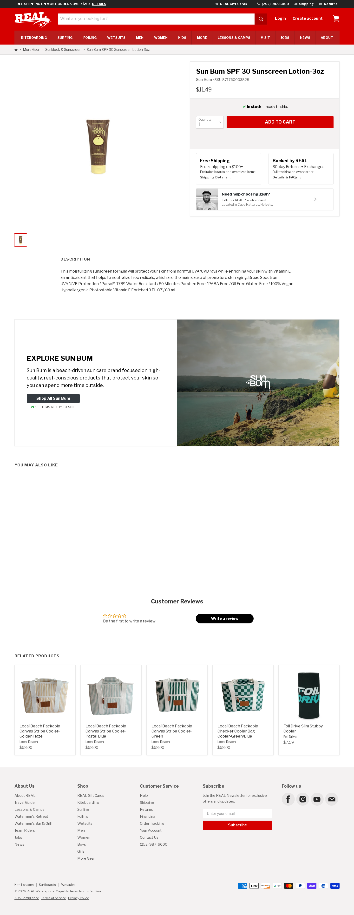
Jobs (285, 37)
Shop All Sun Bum (53, 398)
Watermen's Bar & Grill (33, 823)
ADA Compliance (26, 898)
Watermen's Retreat (31, 816)
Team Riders (24, 830)
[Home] (16, 50)
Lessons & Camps (234, 37)
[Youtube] (317, 799)
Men (140, 37)
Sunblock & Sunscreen (63, 50)
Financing (148, 816)
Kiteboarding (88, 802)
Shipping (147, 802)
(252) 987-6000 (153, 844)
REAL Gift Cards (90, 795)
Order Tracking (152, 823)
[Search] (261, 19)
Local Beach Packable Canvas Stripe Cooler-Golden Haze (40, 731)
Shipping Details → (215, 177)
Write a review (224, 618)
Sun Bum (204, 79)
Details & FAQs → (287, 177)
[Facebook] (288, 799)
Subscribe (237, 825)
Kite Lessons (24, 885)
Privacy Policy (78, 898)
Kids (182, 37)
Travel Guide (24, 802)
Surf (65, 37)
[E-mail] (331, 799)
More (202, 37)
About (327, 37)
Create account (308, 18)
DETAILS (99, 4)
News (305, 37)
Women (160, 37)
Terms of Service (53, 898)
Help (144, 795)
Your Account (151, 830)
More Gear (31, 50)
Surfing (83, 809)
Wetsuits (116, 37)
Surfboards (47, 885)
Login (280, 18)
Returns (146, 809)
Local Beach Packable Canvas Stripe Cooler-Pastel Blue (105, 731)
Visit (265, 37)
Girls (81, 851)
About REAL (24, 795)
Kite (34, 37)
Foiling (90, 37)
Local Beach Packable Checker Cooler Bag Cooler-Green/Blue (237, 731)
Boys (81, 844)
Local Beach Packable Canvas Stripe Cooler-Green (171, 731)
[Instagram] (302, 799)
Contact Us (149, 837)
